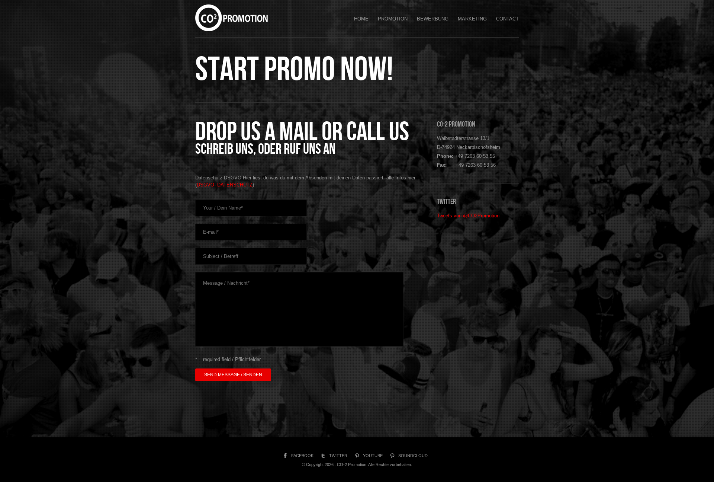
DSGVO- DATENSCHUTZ (225, 185)
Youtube (373, 455)
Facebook (302, 455)
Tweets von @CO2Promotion (468, 215)
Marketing (472, 19)
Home (361, 19)
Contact (507, 19)
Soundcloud (413, 455)
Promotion (393, 19)
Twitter (338, 455)
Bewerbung (432, 19)
